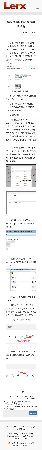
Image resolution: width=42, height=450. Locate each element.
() (21, 391)
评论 (34, 413)
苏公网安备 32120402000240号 (22, 443)
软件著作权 (21, 429)
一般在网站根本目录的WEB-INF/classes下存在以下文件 (17, 402)
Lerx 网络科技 (30, 426)
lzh (14, 396)
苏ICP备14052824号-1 (21, 445)
